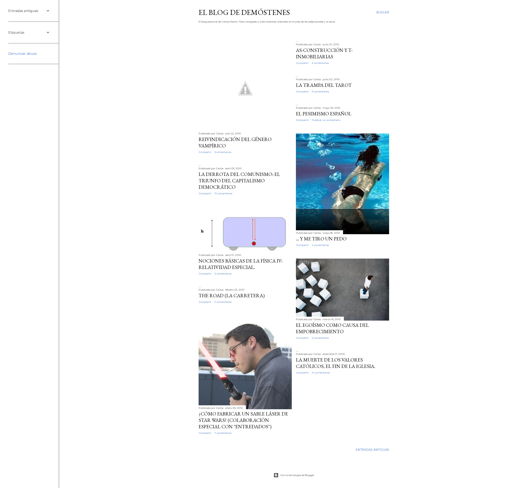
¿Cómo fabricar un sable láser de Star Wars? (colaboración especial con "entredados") (243, 420)
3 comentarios (320, 62)
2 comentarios (320, 245)
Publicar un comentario (326, 120)
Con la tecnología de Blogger (297, 475)
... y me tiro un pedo (321, 238)
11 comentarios (320, 91)
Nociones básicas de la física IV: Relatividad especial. (240, 264)
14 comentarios (321, 372)
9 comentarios (222, 301)
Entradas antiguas (372, 450)
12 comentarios (223, 193)
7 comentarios (222, 432)
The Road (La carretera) (232, 295)
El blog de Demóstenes (244, 12)
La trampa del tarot (324, 85)
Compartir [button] (205, 152)
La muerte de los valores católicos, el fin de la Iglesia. (335, 363)
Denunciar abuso (22, 54)
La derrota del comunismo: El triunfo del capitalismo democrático (239, 180)
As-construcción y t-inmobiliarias (324, 53)
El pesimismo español (323, 113)
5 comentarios (222, 152)
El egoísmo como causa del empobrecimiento (332, 328)
